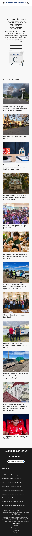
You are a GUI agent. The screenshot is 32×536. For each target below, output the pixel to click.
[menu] (4, 3)
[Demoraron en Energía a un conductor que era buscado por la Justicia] (16, 331)
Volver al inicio (16, 47)
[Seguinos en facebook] (22, 457)
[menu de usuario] (28, 3)
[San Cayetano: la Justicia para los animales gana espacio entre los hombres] (16, 242)
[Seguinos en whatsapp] (9, 457)
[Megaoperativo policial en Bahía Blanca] (16, 124)
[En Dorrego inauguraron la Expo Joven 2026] (16, 213)
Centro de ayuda (16, 523)
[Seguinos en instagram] (19, 457)
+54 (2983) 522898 (16, 515)
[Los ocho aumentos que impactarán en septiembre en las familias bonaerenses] (16, 152)
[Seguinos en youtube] (13, 457)
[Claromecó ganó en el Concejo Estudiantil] (16, 302)
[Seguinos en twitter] (16, 457)
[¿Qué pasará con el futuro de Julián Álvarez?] (16, 424)
